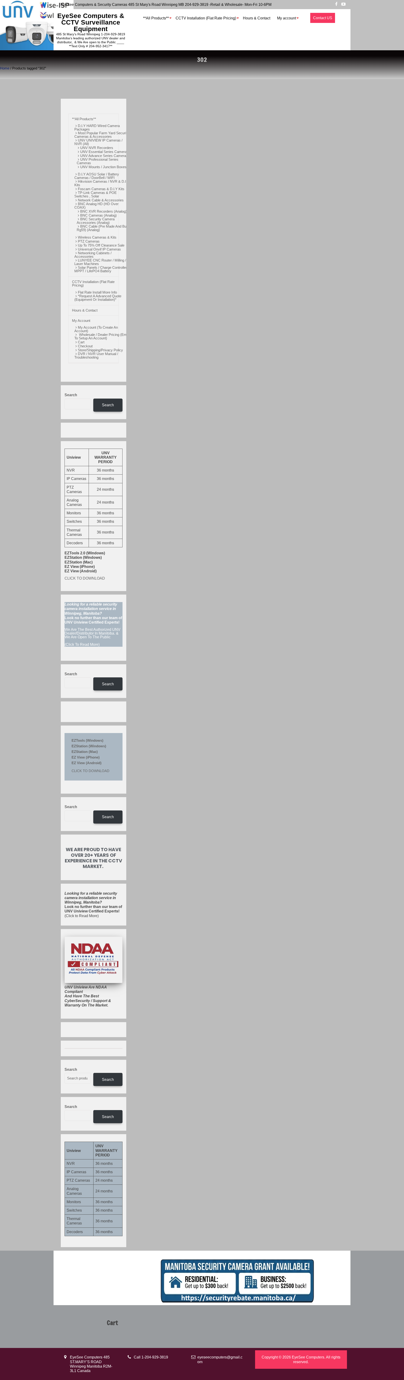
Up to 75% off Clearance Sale (101, 245)
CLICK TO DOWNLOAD (85, 578)
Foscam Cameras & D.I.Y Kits (101, 189)
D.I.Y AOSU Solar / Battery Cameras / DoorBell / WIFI (96, 175)
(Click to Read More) (93, 904)
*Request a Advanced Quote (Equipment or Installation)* (97, 297)
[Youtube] (343, 4)
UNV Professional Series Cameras (97, 161)
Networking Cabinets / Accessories (93, 254)
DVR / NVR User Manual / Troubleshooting (96, 355)
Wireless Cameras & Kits (97, 237)
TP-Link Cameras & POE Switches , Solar (95, 194)
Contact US (322, 18)
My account (286, 18)
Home (4, 68)
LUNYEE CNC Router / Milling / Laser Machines (100, 261)
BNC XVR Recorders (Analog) (103, 211)
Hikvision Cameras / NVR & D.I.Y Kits (101, 183)
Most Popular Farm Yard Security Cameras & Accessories (101, 134)
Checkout (85, 346)
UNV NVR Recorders (96, 147)
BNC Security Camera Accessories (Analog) (96, 220)
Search (71, 395)
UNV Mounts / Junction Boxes (103, 167)
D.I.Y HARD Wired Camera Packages (97, 127)
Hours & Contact (256, 18)
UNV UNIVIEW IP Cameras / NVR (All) (98, 141)
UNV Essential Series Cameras (104, 151)
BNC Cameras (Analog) (98, 215)
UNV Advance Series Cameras (104, 155)
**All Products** (156, 18)
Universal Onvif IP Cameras (99, 249)
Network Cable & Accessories (101, 200)
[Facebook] (336, 4)
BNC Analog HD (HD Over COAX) (96, 205)
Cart (81, 342)
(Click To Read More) (93, 624)
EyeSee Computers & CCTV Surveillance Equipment (90, 22)
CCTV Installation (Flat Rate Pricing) (206, 18)
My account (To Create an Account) (96, 329)
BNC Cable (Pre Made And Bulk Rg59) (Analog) (103, 228)
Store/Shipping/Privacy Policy (100, 350)
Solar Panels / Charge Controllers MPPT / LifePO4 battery (101, 269)
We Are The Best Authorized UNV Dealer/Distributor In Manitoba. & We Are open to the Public (92, 633)
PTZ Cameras (89, 241)
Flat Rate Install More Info (97, 292)
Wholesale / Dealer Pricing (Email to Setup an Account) (102, 336)
